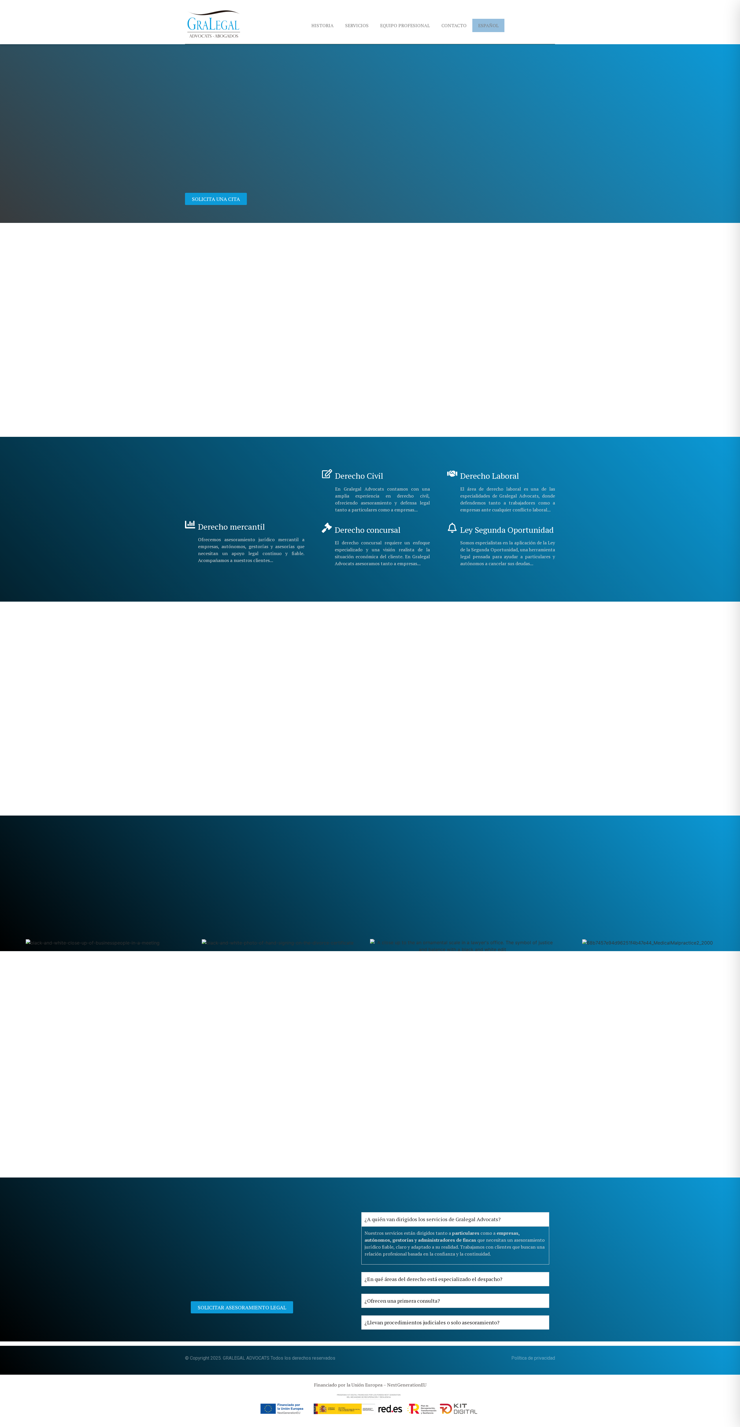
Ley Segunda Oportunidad (507, 529)
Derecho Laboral (489, 475)
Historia (322, 25)
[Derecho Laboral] (452, 474)
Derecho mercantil (231, 526)
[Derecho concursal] (327, 528)
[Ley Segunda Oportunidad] (452, 528)
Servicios (357, 25)
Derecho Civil (359, 475)
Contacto (454, 25)
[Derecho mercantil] (190, 525)
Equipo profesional (405, 25)
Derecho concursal (368, 529)
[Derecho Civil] (327, 474)
